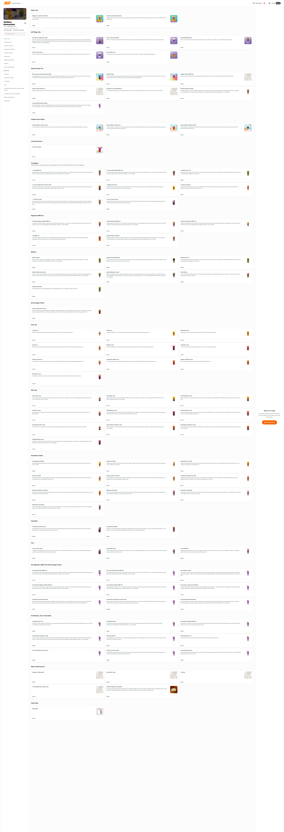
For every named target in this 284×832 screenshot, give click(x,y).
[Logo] (7, 3)
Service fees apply (8, 30)
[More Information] (25, 23)
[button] (15, 38)
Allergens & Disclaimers (18, 30)
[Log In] (269, 3)
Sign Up (278, 3)
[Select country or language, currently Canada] (264, 3)
